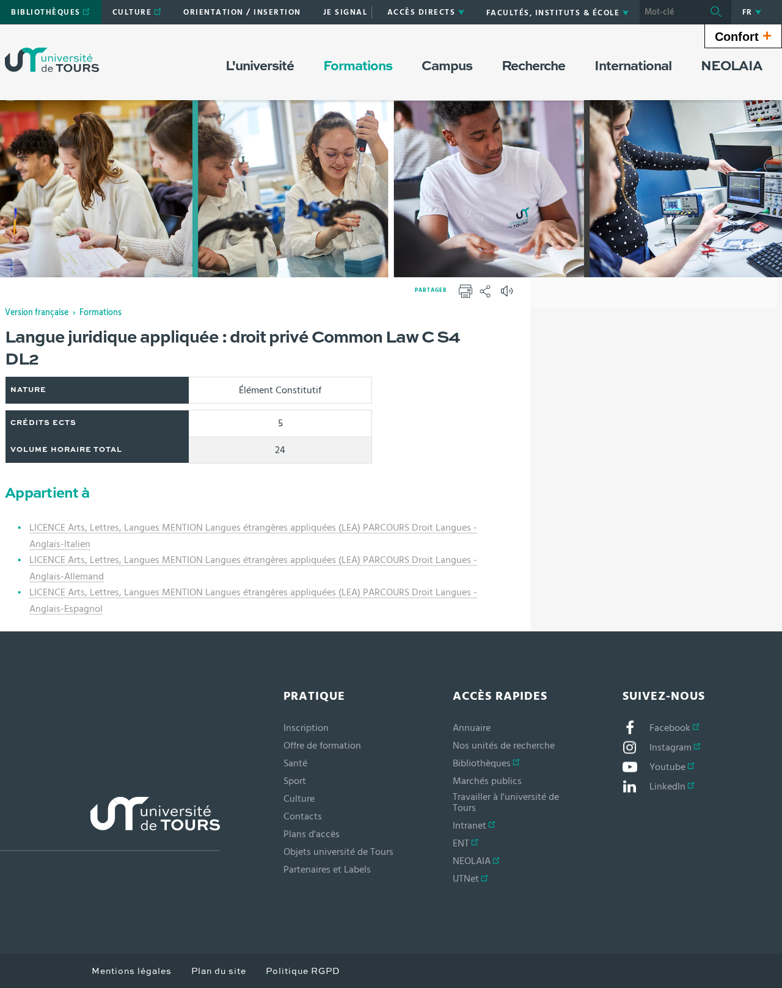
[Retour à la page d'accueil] (52, 60)
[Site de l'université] (110, 824)
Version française (36, 312)
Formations (100, 312)
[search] (670, 12)
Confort (743, 35)
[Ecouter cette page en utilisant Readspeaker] (508, 295)
